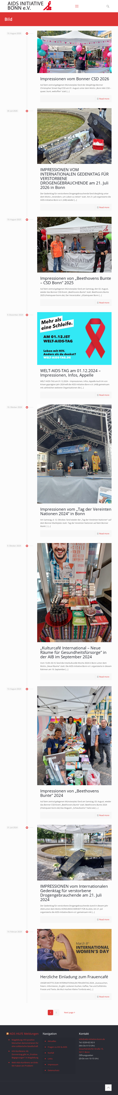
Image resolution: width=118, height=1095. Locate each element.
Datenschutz (53, 1070)
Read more (104, 98)
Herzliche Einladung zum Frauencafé (74, 976)
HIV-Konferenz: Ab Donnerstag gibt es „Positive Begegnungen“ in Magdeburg (25, 1054)
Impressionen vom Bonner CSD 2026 (74, 78)
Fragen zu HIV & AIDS (57, 1047)
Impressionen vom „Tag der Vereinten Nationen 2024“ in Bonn (75, 511)
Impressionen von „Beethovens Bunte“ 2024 (69, 793)
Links (50, 1058)
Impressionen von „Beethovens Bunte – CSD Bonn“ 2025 (75, 280)
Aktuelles (52, 1041)
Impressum (53, 1064)
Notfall (51, 1052)
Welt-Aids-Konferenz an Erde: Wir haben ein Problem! (25, 1064)
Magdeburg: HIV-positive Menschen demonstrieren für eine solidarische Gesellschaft (25, 1043)
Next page (68, 1012)
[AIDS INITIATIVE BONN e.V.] (29, 9)
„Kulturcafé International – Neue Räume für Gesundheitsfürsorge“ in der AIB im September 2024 (73, 652)
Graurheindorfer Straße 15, (91, 1048)
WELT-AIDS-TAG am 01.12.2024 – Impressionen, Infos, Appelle (70, 373)
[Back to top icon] (108, 1087)
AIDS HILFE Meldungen (24, 1033)
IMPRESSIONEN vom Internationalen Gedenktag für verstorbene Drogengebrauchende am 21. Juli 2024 (74, 892)
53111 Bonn (84, 1052)
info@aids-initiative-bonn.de (92, 1039)
